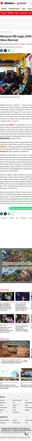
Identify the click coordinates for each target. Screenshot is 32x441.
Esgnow (2, 410)
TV (1, 412)
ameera (3, 8)
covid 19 (11, 218)
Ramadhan (15, 412)
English (27, 410)
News (6, 32)
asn (17, 218)
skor (23, 8)
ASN (11, 125)
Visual (14, 410)
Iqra (14, 402)
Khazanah (2, 402)
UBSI (30, 13)
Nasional (3, 13)
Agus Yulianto (18, 47)
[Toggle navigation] (2, 3)
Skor (26, 400)
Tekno (14, 407)
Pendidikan (10, 13)
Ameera (2, 400)
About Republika (4, 420)
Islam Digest (28, 402)
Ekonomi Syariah (14, 8)
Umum (10, 32)
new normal (4, 218)
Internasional (23, 13)
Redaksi (15, 420)
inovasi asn (23, 218)
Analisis (15, 405)
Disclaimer (3, 422)
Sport (16, 13)
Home (1, 32)
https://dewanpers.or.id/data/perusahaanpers (13, 432)
